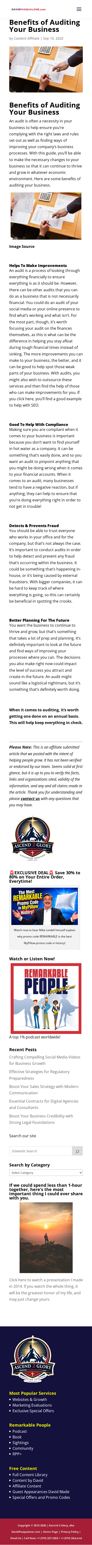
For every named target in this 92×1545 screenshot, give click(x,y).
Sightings (21, 1442)
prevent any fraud (59, 556)
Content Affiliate (26, 38)
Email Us (15, 1538)
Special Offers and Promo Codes (41, 1497)
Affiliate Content (27, 1486)
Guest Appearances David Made (41, 1491)
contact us (30, 798)
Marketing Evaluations (32, 1405)
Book (17, 1437)
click (20, 398)
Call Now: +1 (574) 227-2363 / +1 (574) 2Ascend (53, 1538)
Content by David (28, 1480)
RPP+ (17, 1454)
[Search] (77, 1151)
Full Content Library (30, 1474)
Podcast (20, 1431)
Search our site (22, 1135)
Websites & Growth (30, 1399)
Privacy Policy (70, 1531)
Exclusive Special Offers (33, 1410)
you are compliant (48, 429)
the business (38, 625)
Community (23, 1448)
